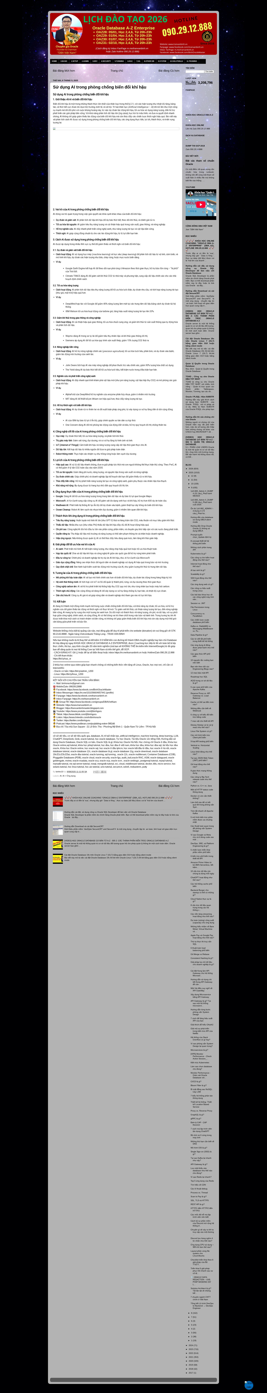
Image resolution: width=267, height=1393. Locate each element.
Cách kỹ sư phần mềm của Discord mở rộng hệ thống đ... (202, 1223)
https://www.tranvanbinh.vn (78, 705)
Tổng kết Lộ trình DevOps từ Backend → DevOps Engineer (202, 1305)
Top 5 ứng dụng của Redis (202, 1181)
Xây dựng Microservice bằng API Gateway (201, 995)
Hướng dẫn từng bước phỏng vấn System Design (200, 1012)
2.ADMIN (85, 61)
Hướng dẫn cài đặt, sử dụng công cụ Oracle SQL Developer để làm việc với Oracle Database (105, 812)
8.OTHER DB (149, 61)
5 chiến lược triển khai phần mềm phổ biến (200, 851)
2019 (191, 1365)
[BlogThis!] (97, 772)
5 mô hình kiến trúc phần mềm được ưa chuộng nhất (202, 819)
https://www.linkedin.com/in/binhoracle (82, 717)
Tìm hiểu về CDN (198, 1185)
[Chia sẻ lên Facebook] (102, 772)
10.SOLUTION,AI (176, 61)
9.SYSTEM (162, 61)
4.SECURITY (106, 61)
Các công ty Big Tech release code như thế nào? (201, 779)
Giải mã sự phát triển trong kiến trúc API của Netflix (202, 1031)
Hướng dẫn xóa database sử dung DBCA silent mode (202, 519)
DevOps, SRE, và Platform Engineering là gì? (202, 844)
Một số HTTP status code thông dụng (202, 790)
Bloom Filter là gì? (199, 1085)
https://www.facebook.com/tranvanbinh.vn (86, 696)
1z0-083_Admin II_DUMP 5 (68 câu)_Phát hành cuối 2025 (202, 502)
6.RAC (130, 61)
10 (192, 484)
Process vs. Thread (199, 1192)
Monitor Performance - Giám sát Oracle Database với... (201, 1075)
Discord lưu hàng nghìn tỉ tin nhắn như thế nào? (202, 1239)
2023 (191, 1349)
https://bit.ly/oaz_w (62, 658)
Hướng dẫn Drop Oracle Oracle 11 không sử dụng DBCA (201, 528)
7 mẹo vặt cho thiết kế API (202, 721)
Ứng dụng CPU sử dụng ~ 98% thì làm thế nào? (202, 1246)
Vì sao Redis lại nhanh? (201, 1177)
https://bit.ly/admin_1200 (81, 671)
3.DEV (94, 61)
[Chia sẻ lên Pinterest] (105, 772)
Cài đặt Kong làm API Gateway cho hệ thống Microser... (202, 973)
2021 (191, 1357)
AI (61, 776)
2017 (191, 1373)
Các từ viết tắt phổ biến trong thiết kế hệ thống (202, 640)
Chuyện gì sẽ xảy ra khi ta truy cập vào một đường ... (202, 1232)
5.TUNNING (119, 61)
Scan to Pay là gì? (199, 1196)
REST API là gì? (198, 1204)
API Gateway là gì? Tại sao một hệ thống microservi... (201, 1003)
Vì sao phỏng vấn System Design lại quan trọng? (202, 1044)
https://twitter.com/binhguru (77, 720)
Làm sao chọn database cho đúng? (201, 1067)
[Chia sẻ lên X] (99, 772)
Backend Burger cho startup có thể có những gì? (202, 892)
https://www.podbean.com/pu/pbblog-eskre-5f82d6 (90, 723)
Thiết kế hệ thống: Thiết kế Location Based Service (201, 1104)
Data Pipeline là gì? (199, 635)
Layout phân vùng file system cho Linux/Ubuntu (200, 1253)
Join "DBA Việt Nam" (195, 229)
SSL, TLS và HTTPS (200, 1200)
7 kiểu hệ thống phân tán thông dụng (202, 1097)
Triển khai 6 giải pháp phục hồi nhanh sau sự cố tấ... (202, 1270)
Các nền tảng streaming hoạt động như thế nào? (202, 915)
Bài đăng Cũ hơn (169, 70)
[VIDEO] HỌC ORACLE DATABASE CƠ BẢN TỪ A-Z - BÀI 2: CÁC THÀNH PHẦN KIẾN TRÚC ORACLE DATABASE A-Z (116, 841)
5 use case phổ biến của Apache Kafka (201, 688)
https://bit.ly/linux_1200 (72, 674)
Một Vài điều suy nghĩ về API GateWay (201, 989)
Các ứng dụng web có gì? (202, 584)
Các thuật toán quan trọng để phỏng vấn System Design (202, 828)
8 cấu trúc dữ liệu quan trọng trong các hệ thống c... (201, 907)
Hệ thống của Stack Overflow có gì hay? (200, 1038)
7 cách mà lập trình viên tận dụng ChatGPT (201, 1130)
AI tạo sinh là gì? (198, 570)
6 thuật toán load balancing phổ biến (200, 949)
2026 (191, 468)
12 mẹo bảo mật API (200, 673)
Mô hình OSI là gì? (199, 1148)
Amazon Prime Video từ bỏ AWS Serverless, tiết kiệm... (202, 864)
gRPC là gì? (196, 1118)
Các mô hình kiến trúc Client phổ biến (200, 736)
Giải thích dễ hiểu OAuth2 (202, 1024)
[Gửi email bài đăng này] (94, 772)
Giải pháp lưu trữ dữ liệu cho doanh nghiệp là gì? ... (202, 964)
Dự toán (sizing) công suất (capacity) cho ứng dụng (202, 921)
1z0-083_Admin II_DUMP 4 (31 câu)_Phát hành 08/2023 (202, 493)
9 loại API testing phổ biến (202, 741)
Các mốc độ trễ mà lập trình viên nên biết (201, 1215)
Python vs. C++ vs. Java (201, 786)
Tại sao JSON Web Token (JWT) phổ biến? (202, 759)
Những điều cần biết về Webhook (201, 709)
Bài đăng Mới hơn (64, 70)
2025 (191, 472)
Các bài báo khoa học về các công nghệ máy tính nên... (202, 597)
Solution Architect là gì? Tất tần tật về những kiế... (201, 1290)
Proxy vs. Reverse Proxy (201, 1111)
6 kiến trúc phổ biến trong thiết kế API (202, 857)
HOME (54, 61)
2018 (191, 1369)
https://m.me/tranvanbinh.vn (128, 652)
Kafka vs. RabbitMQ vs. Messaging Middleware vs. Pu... (202, 628)
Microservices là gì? (199, 1050)
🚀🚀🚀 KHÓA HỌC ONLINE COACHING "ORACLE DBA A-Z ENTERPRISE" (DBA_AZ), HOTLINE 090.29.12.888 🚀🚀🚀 (118, 798)
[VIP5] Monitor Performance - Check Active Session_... (201, 1056)
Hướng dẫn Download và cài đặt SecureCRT (84, 826)
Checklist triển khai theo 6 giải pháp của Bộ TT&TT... (202, 1262)
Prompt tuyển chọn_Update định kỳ (201, 536)
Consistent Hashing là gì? (202, 958)
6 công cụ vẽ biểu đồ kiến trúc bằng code (202, 716)
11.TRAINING (192, 61)
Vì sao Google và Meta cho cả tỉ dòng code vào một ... (202, 837)
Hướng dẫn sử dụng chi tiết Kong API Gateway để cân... (201, 981)
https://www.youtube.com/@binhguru (84, 711)
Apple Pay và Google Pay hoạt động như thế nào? (202, 936)
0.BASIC (64, 61)
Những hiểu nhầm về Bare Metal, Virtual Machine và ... (202, 928)
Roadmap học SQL (199, 677)
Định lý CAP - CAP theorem (199, 1123)
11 (192, 480)
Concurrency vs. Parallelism (198, 614)
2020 (191, 1361)
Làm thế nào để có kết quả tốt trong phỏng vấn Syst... (202, 804)
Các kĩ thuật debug (199, 1189)
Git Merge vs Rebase (200, 954)
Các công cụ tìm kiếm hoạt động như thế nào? (202, 558)
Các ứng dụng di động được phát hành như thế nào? (202, 647)
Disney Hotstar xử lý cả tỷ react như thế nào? (202, 726)
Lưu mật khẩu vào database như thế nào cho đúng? (201, 1170)
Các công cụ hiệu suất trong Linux (200, 589)
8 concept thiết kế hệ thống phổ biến (200, 542)
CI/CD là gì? (196, 1081)
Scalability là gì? (198, 574)
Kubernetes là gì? (198, 554)
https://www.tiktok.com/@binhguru (80, 714)
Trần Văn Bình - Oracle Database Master (25, 1389)
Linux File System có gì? (201, 731)
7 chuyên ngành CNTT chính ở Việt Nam (201, 1298)
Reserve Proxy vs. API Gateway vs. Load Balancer (200, 695)
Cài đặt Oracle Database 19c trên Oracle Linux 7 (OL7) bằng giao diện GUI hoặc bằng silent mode (107, 855)
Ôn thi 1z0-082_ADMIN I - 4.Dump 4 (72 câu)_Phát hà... (202, 510)
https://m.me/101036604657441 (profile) (94, 692)
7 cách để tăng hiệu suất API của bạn (201, 1019)
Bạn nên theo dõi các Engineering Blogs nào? (202, 667)
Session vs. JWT (198, 603)
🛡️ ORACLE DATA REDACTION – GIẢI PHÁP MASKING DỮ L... (201, 1281)
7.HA (138, 61)
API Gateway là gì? (199, 1164)
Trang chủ (117, 70)
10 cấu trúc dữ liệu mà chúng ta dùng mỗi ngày (202, 872)
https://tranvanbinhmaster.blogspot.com (84, 708)
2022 (191, 1353)
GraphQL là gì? (197, 1115)
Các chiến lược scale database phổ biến (200, 621)
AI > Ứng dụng (69, 776)
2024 (191, 1345)
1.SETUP (74, 61)
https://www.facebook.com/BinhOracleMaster (89, 689)
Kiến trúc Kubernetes (200, 1062)
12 (192, 476)
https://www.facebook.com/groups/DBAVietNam (93, 702)
